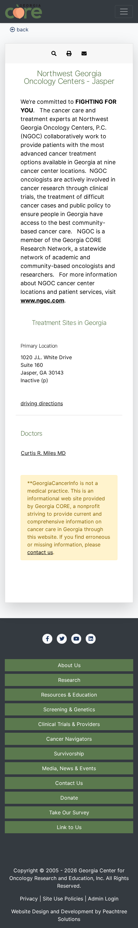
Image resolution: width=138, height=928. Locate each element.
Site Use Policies (63, 898)
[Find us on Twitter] (62, 638)
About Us (69, 665)
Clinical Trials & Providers (69, 724)
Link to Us (69, 827)
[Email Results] (84, 53)
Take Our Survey (69, 812)
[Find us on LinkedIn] (90, 638)
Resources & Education (69, 694)
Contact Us (69, 783)
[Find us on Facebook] (47, 638)
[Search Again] (54, 53)
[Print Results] (69, 53)
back (22, 29)
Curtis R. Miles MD (43, 453)
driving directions (42, 403)
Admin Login (103, 898)
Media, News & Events (69, 768)
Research (69, 680)
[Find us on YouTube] (76, 638)
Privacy (29, 898)
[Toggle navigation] (124, 11)
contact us (40, 552)
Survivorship (69, 753)
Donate (69, 798)
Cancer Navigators (69, 739)
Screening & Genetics (69, 709)
